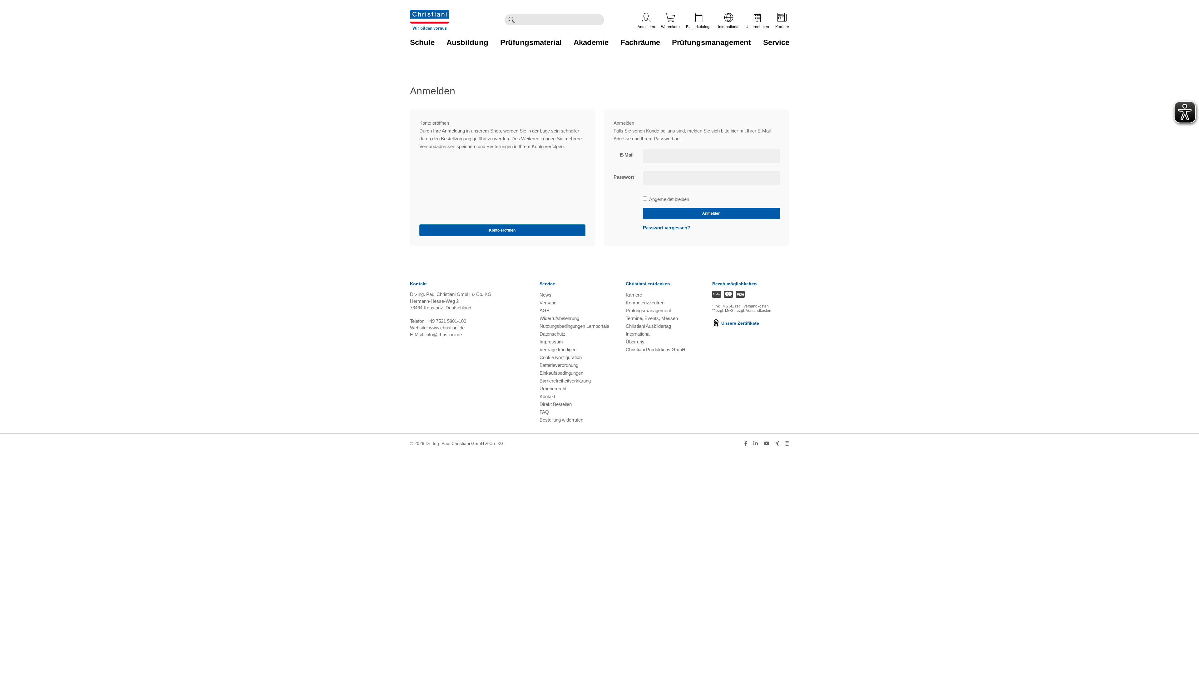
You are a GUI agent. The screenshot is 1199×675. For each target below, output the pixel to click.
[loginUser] (711, 156)
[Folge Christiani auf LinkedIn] (755, 443)
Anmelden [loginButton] (711, 213)
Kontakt (547, 396)
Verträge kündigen (558, 349)
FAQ (544, 412)
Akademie (591, 42)
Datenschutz (552, 334)
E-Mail (627, 155)
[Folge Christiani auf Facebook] (746, 443)
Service (776, 42)
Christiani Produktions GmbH (655, 349)
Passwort (624, 177)
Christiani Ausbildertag (648, 326)
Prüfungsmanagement (711, 42)
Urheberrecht (553, 388)
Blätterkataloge (699, 27)
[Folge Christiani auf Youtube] (766, 443)
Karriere (782, 27)
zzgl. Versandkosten (752, 306)
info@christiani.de (444, 334)
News (545, 295)
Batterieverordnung (559, 365)
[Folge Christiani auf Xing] (777, 443)
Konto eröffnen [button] (502, 230)
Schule (422, 42)
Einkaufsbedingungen (561, 373)
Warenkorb (670, 27)
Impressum (551, 341)
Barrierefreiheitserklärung (565, 380)
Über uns (635, 341)
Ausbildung (467, 42)
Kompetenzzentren (645, 302)
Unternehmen (757, 27)
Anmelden (646, 27)
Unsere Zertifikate (739, 323)
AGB (545, 310)
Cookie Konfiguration (561, 357)
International (728, 27)
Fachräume (640, 42)
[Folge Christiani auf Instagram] (787, 443)
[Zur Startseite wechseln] (429, 13)
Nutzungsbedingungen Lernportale (574, 326)
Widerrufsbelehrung (559, 318)
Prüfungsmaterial (531, 42)
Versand (548, 302)
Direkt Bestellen (556, 404)
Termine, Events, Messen (652, 318)
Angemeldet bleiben (669, 199)
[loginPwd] (711, 178)
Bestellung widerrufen (561, 419)
